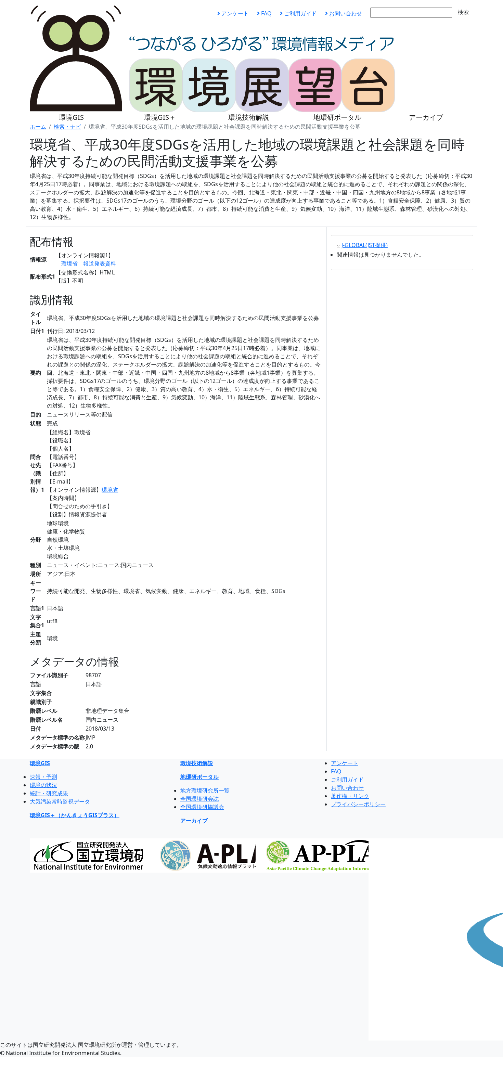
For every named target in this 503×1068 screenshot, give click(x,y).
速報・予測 (43, 777)
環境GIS (71, 117)
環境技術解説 (248, 117)
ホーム (38, 126)
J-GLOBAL (364, 245)
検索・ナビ (67, 126)
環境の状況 (43, 785)
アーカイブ (426, 117)
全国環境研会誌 (199, 798)
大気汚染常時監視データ (60, 801)
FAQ (266, 13)
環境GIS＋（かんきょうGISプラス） (74, 815)
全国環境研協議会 (202, 807)
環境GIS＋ (160, 117)
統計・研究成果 (49, 793)
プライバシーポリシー (358, 804)
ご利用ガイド (300, 13)
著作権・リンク (350, 796)
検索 (463, 12)
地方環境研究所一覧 (205, 790)
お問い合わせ (345, 13)
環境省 (110, 489)
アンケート (234, 13)
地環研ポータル (337, 117)
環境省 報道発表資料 (88, 263)
